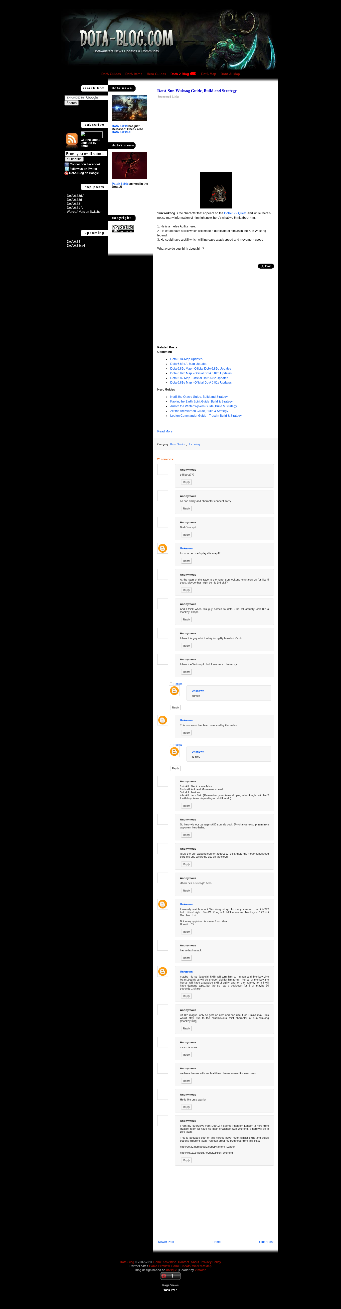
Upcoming (194, 444)
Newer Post (166, 1242)
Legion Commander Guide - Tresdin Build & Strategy (206, 415)
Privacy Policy (211, 1262)
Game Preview (159, 1266)
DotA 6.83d (74, 199)
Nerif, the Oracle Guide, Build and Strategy (199, 397)
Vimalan (200, 1270)
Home (216, 1242)
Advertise (169, 1262)
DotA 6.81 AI (75, 207)
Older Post (266, 1242)
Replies (177, 683)
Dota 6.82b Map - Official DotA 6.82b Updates (201, 373)
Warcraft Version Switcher (84, 211)
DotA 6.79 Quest (235, 213)
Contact (183, 1262)
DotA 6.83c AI (76, 245)
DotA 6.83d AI (76, 195)
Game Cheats (181, 1266)
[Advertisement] (199, 134)
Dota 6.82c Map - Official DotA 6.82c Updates (200, 368)
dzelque (172, 1270)
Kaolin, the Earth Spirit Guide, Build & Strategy (201, 401)
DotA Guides (111, 74)
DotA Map (208, 74)
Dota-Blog (127, 1262)
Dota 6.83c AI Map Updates (188, 364)
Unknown (186, 548)
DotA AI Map (230, 74)
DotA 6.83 (73, 203)
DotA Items (133, 74)
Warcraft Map (201, 1266)
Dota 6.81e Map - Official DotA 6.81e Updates (201, 382)
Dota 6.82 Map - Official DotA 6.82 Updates (199, 378)
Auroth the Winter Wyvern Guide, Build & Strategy (203, 406)
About (195, 1262)
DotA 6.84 (73, 241)
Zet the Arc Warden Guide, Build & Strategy (199, 411)
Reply (186, 482)
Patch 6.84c (120, 183)
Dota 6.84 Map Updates (186, 359)
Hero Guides (156, 74)
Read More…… (167, 431)
